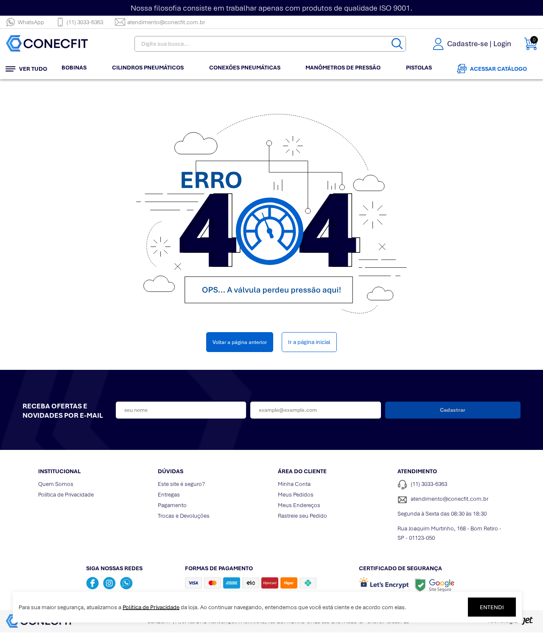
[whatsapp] (126, 583)
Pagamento (172, 505)
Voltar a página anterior (240, 342)
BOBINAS (74, 67)
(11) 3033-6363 (85, 22)
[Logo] (59, 44)
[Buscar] (397, 44)
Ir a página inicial (309, 342)
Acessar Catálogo (498, 68)
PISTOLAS (419, 67)
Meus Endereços (299, 505)
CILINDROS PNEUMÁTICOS (148, 67)
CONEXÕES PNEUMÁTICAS (244, 67)
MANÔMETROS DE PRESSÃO (343, 67)
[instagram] (109, 583)
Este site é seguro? (181, 484)
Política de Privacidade (66, 494)
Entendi (492, 607)
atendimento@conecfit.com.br (166, 22)
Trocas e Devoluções (184, 515)
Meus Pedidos (295, 494)
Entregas (169, 494)
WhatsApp (31, 22)
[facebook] (92, 583)
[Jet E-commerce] (509, 623)
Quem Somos (55, 484)
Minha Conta (294, 484)
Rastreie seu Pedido (302, 515)
